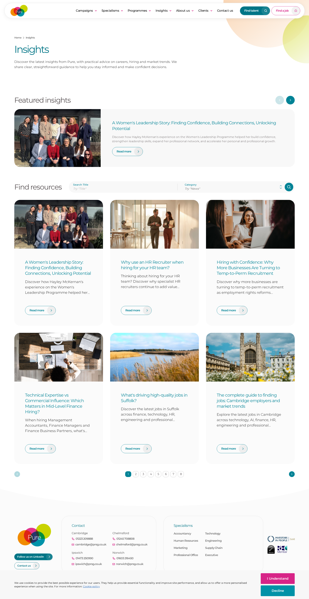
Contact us (225, 10)
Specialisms (110, 10)
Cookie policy (91, 586)
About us (183, 10)
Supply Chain (213, 548)
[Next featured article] (290, 100)
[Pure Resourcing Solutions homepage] (41, 10)
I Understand (277, 579)
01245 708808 (125, 538)
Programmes (137, 10)
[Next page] (292, 474)
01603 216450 (124, 558)
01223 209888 (84, 538)
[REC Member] (282, 549)
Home (17, 37)
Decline (278, 591)
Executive (211, 555)
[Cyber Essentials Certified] (271, 549)
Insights (162, 10)
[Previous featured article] (279, 100)
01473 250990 (84, 558)
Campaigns (84, 10)
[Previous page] (17, 474)
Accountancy (182, 533)
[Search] (289, 187)
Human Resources (186, 540)
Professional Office (186, 555)
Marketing (180, 548)
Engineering (213, 540)
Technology (212, 533)
